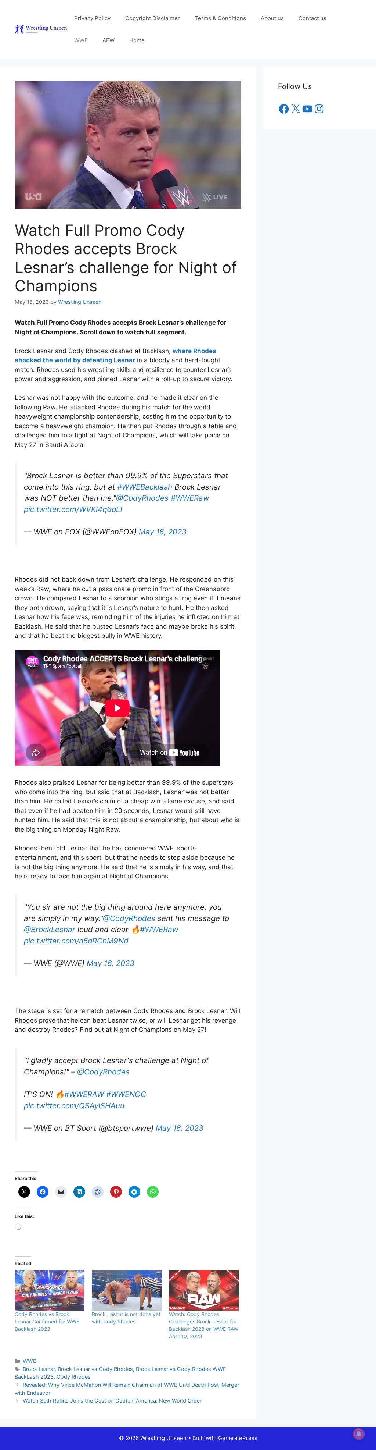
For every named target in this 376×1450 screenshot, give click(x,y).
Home (137, 40)
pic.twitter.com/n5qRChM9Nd (76, 933)
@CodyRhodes (142, 494)
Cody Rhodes (74, 1365)
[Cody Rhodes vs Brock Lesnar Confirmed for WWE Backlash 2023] (49, 1279)
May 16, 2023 (163, 528)
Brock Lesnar (39, 1358)
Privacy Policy (92, 18)
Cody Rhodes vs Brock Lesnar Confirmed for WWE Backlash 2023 (47, 1310)
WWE (81, 40)
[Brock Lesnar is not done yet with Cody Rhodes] (127, 1279)
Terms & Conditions (220, 18)
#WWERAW (84, 1083)
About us (272, 18)
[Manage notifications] (359, 1434)
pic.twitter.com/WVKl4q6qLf (73, 505)
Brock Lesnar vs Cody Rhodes (95, 1358)
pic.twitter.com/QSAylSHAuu (74, 1094)
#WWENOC (126, 1083)
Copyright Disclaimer (152, 18)
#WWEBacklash (144, 483)
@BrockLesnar (49, 922)
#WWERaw (190, 494)
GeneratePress (237, 1427)
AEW (108, 40)
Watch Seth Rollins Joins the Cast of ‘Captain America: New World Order (112, 1389)
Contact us (312, 18)
